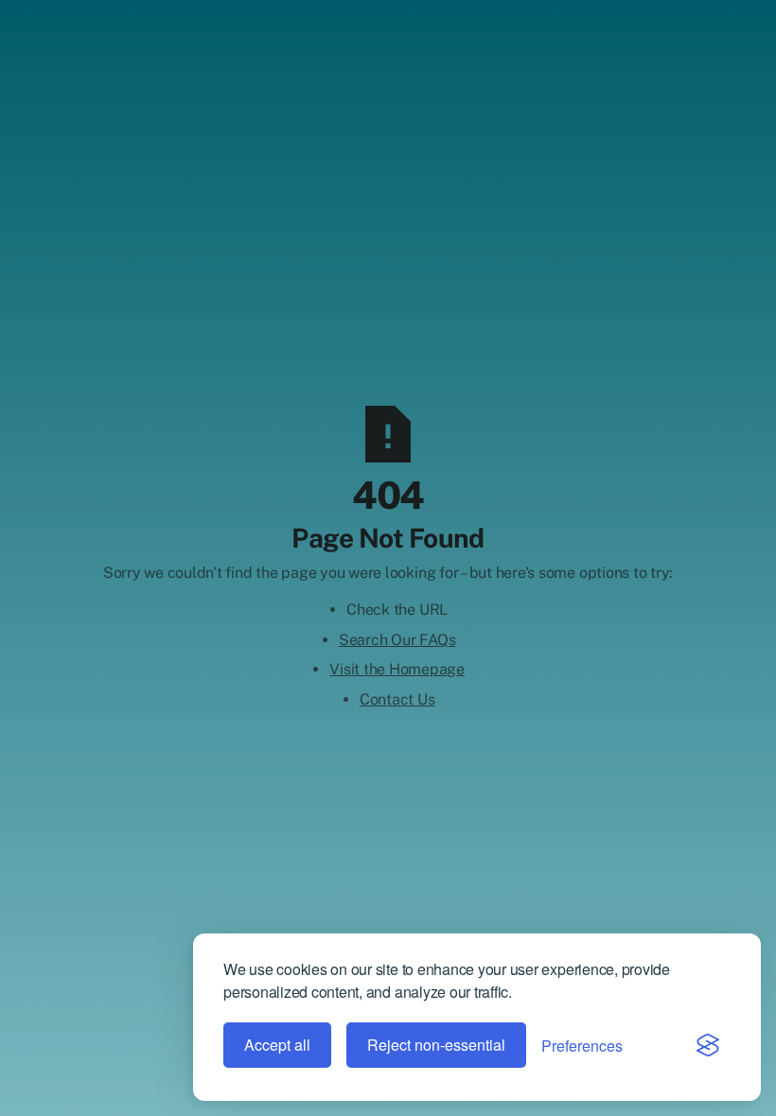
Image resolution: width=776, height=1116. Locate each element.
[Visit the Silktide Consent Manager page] (708, 1045)
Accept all (277, 1044)
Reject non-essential (436, 1044)
